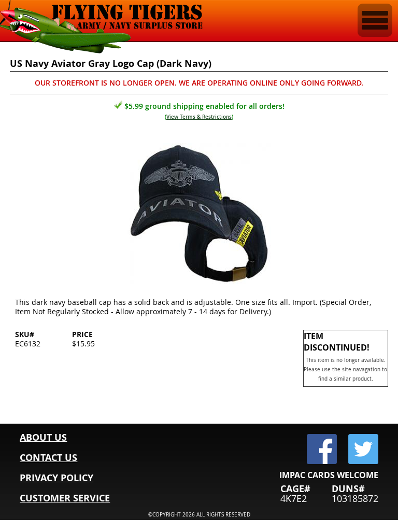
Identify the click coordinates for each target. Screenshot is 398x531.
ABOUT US (43, 437)
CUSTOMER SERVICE (65, 498)
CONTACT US (48, 457)
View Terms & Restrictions (199, 117)
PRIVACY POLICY (56, 477)
